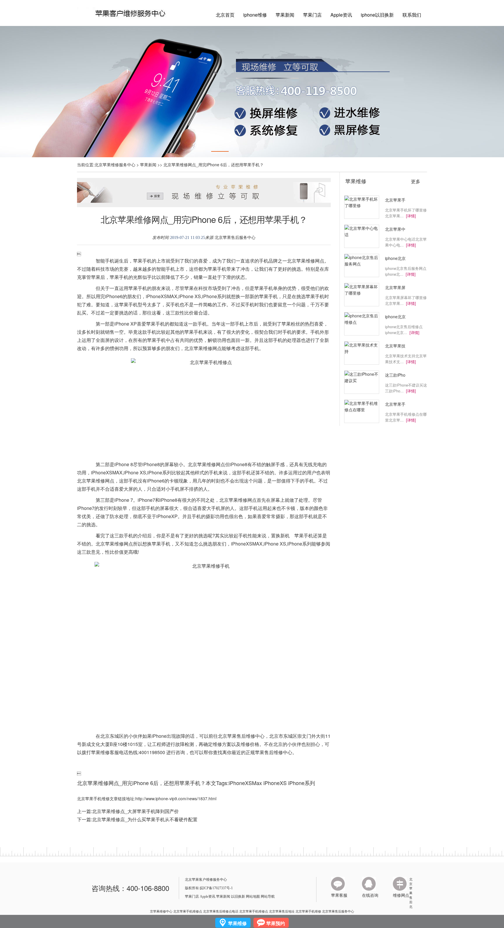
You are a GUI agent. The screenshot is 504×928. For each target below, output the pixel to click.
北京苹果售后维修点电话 (220, 911)
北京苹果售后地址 (282, 911)
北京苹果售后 (410, 890)
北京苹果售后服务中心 (235, 237)
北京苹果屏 (395, 287)
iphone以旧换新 (377, 14)
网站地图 (253, 896)
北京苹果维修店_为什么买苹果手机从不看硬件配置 (144, 819)
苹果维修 (355, 181)
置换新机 (280, 535)
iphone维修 (255, 14)
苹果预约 (275, 923)
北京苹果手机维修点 (187, 911)
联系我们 (411, 14)
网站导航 (268, 896)
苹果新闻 (285, 14)
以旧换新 (238, 896)
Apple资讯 (341, 14)
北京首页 (225, 14)
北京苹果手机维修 (308, 911)
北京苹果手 (395, 200)
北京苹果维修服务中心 (114, 164)
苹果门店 (312, 14)
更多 (415, 181)
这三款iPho (395, 375)
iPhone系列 (301, 783)
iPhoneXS (275, 783)
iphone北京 (395, 258)
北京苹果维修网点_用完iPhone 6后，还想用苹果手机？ (204, 219)
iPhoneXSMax (245, 783)
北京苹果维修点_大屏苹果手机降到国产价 (135, 811)
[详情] (411, 216)
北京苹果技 (395, 346)
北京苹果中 (395, 229)
